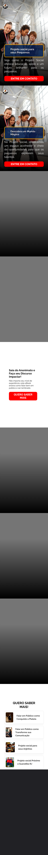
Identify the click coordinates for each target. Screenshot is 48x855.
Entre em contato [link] (24, 78)
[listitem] (24, 717)
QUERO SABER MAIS (23, 396)
